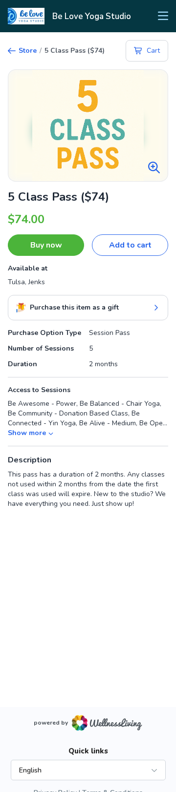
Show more (27, 433)
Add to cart (130, 245)
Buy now (46, 245)
